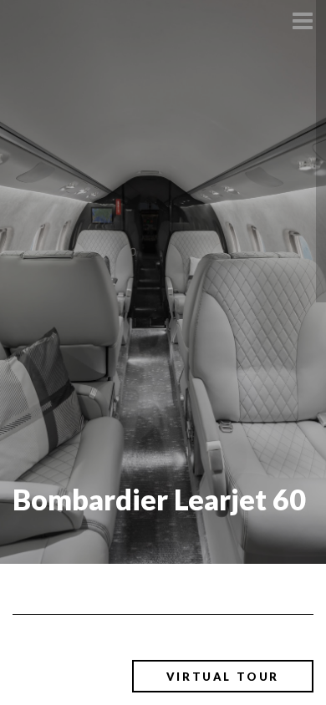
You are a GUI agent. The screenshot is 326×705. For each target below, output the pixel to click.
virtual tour (222, 676)
